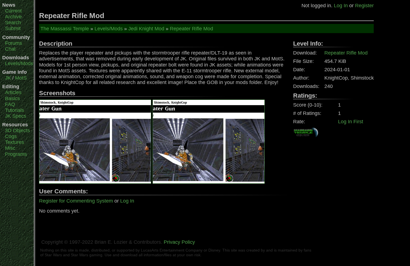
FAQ (10, 104)
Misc (10, 148)
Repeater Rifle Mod (191, 28)
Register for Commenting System (76, 201)
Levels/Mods (19, 63)
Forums (13, 43)
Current (13, 11)
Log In (341, 5)
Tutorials (14, 110)
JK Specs (15, 116)
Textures (14, 142)
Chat (10, 49)
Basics (12, 98)
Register (364, 5)
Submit (13, 28)
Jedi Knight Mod (146, 28)
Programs (16, 154)
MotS (21, 78)
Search (13, 22)
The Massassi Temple (64, 28)
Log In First (350, 121)
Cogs (11, 136)
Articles (13, 92)
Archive (13, 16)
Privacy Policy (179, 242)
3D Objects (17, 130)
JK (8, 78)
